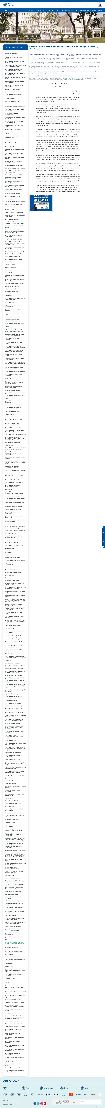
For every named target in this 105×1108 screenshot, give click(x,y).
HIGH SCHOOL (61, 5)
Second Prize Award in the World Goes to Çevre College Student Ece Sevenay (82, 10)
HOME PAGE (30, 10)
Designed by (98, 1106)
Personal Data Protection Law (11, 1102)
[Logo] (8, 6)
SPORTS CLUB (86, 5)
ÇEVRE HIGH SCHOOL (53, 10)
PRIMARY (43, 5)
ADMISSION (93, 5)
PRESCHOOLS (36, 5)
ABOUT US (29, 5)
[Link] (101, 1)
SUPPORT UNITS (76, 5)
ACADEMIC (68, 5)
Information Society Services (10, 1100)
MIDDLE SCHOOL (51, 5)
